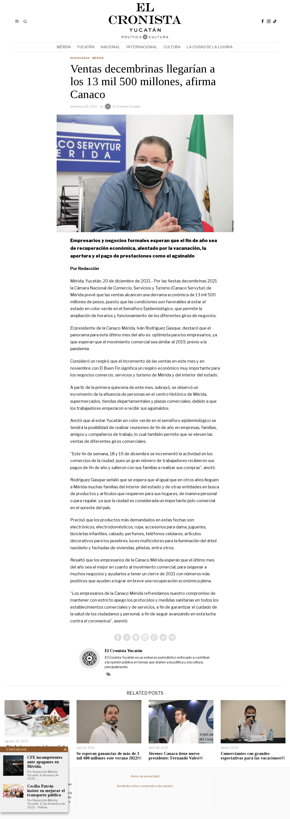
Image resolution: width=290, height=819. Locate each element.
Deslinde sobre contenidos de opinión (145, 786)
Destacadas (80, 58)
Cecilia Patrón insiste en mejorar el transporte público (46, 790)
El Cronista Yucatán (126, 106)
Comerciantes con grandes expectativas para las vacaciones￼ (253, 756)
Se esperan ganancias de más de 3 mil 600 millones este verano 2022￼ (109, 756)
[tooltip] (262, 21)
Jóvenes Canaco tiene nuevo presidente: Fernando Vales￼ (176, 756)
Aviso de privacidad (145, 776)
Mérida (98, 58)
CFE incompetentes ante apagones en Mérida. (45, 762)
